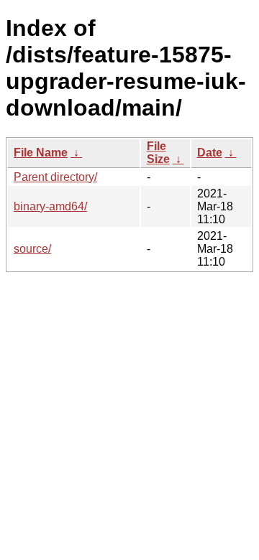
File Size (158, 152)
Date (209, 152)
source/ (32, 249)
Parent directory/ (55, 177)
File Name (41, 152)
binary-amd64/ (50, 206)
